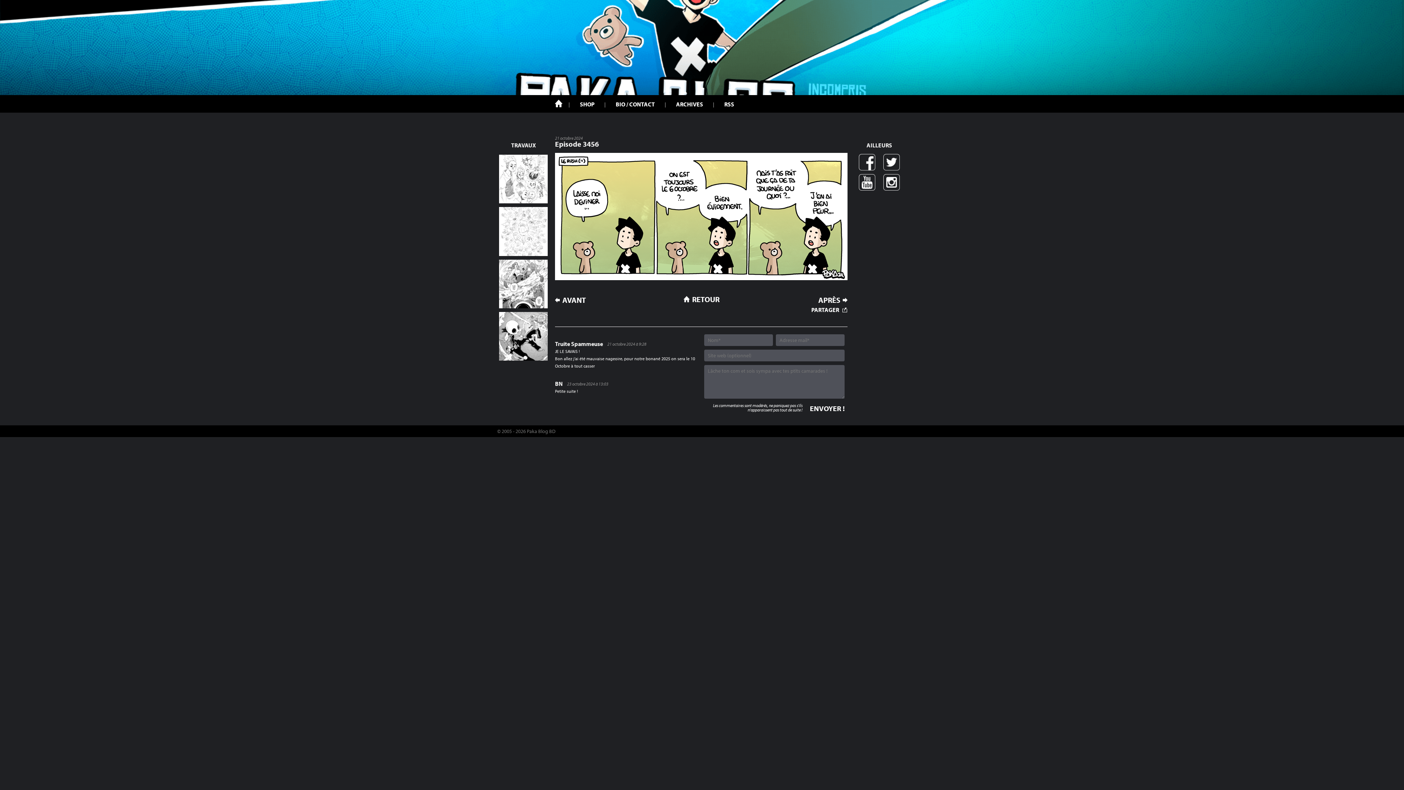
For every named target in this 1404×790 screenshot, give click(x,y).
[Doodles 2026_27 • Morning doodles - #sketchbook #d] (523, 179)
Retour (706, 299)
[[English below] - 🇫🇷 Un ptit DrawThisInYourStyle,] (523, 336)
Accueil (558, 103)
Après (829, 300)
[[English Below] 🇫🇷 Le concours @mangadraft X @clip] (523, 284)
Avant (574, 300)
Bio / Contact (635, 104)
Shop (587, 104)
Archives (689, 104)
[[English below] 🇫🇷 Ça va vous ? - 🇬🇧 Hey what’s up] (523, 231)
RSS (729, 104)
